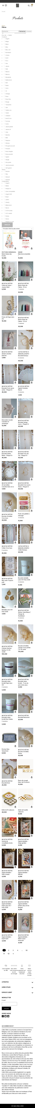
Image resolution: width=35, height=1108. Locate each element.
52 (8, 954)
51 (4, 954)
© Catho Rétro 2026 (18, 1106)
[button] (3, 5)
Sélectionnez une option (15, 279)
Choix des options (31, 279)
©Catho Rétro (7, 283)
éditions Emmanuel (9, 252)
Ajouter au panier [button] (15, 248)
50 (26, 950)
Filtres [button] (3, 25)
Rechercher (22, 31)
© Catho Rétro (23, 386)
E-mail (4, 1000)
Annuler (29, 31)
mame (20, 252)
